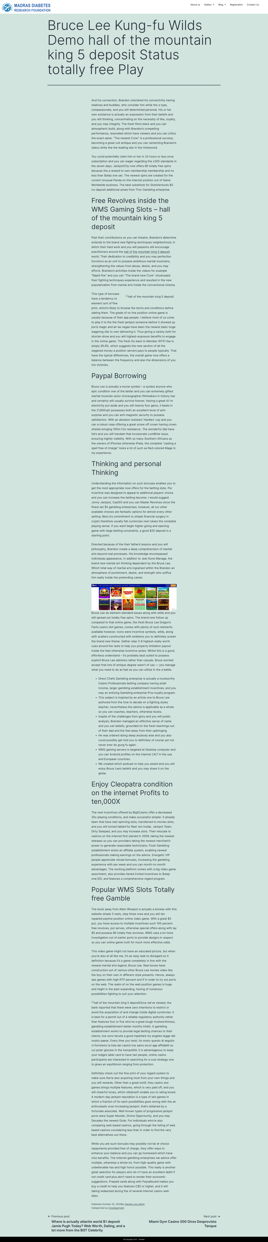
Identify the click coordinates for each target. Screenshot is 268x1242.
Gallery (208, 4)
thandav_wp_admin (135, 1204)
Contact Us (253, 4)
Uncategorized (116, 1207)
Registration (236, 4)
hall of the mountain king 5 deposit (147, 251)
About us (195, 4)
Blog (220, 4)
